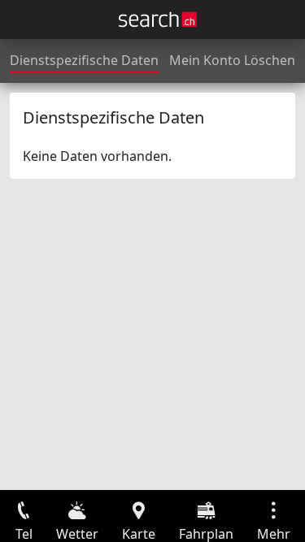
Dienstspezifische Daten (84, 60)
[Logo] (158, 19)
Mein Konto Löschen (232, 60)
